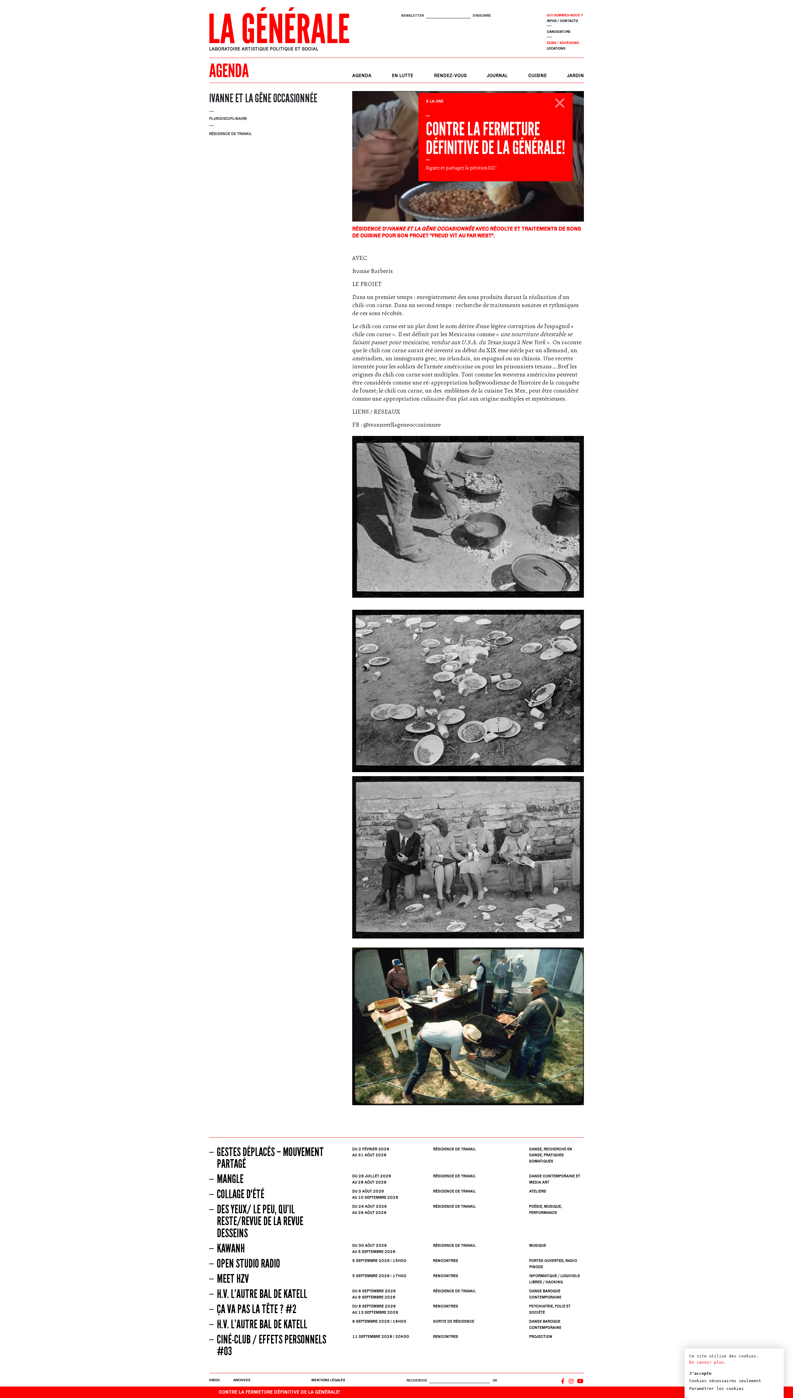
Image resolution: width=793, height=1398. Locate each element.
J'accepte (700, 1373)
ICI (491, 168)
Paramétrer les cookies (716, 1388)
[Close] (560, 102)
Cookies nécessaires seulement (725, 1380)
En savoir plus (706, 1362)
